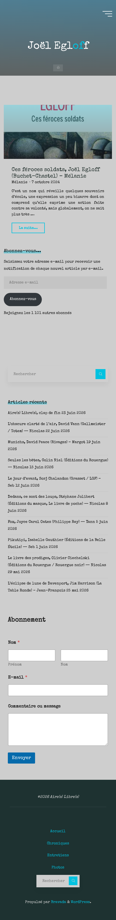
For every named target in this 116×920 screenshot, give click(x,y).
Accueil (58, 831)
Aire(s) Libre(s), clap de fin (34, 413)
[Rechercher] (100, 374)
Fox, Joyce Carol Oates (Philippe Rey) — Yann (51, 522)
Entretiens (58, 855)
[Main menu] (107, 13)
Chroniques (58, 843)
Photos (58, 867)
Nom (64, 665)
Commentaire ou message (34, 706)
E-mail (17, 677)
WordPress (80, 902)
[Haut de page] (95, 899)
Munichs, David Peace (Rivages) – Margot (46, 442)
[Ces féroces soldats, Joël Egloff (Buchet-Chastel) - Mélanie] (58, 132)
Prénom (15, 665)
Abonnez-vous (23, 299)
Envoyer (21, 758)
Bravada (58, 902)
